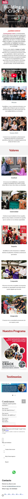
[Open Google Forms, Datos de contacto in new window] (24, 401)
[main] (14, 13)
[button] (3, 496)
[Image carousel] (14, 389)
